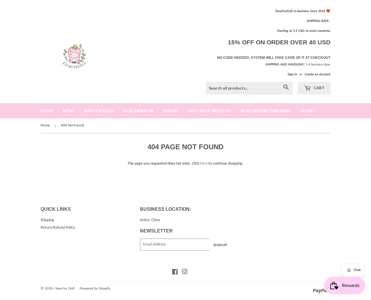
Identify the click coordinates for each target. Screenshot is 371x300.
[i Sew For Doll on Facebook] (175, 273)
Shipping (47, 220)
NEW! (68, 110)
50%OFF (171, 110)
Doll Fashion (138, 110)
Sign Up (220, 245)
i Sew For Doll (64, 288)
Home (45, 125)
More (307, 110)
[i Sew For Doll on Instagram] (185, 273)
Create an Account (317, 74)
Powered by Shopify (95, 288)
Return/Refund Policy (58, 228)
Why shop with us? (209, 110)
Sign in (292, 74)
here (204, 163)
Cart (318, 87)
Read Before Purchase (266, 110)
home (47, 110)
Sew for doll (99, 110)
